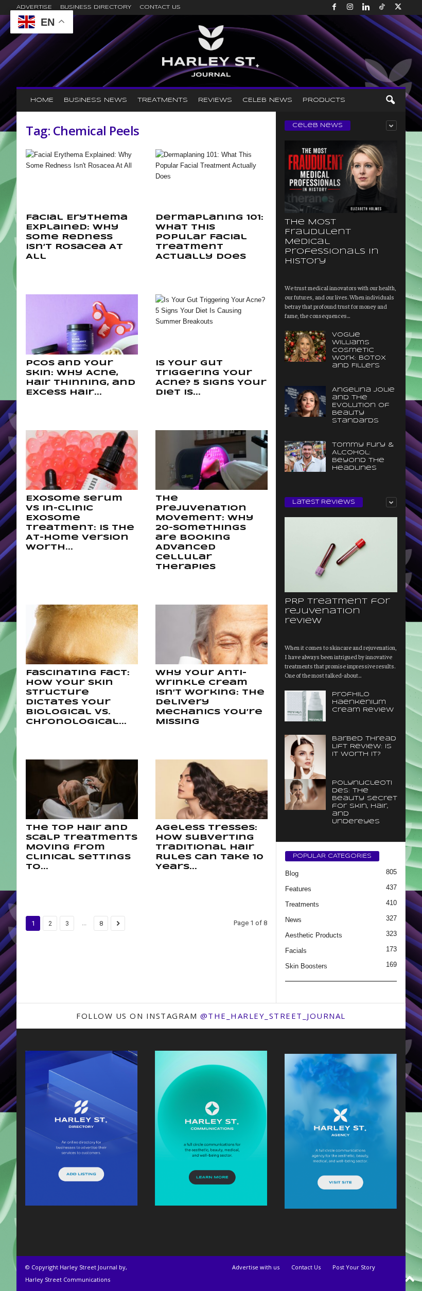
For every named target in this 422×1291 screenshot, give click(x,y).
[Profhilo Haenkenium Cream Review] (305, 706)
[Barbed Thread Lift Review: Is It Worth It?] (305, 766)
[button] (390, 100)
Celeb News (267, 100)
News (293, 920)
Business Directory (95, 7)
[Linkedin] (366, 7)
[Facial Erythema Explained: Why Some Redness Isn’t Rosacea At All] (82, 179)
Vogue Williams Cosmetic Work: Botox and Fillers (359, 350)
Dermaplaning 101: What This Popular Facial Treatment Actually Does (209, 237)
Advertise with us (255, 1267)
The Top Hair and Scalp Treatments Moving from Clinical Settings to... (81, 847)
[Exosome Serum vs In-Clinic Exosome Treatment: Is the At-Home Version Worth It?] (82, 460)
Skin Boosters (306, 966)
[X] (398, 7)
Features (298, 889)
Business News (95, 100)
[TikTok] (382, 7)
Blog (291, 873)
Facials (296, 950)
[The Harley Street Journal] (211, 51)
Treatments (162, 100)
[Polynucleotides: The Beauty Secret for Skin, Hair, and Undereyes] (305, 794)
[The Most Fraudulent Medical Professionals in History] (341, 176)
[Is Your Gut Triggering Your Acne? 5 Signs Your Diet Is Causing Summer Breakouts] (211, 324)
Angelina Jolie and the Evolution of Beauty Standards (363, 405)
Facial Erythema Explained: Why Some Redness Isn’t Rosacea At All (77, 237)
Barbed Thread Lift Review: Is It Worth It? (364, 746)
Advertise (34, 7)
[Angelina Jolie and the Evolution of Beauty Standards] (305, 401)
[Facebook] (334, 7)
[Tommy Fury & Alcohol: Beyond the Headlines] (305, 456)
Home (42, 100)
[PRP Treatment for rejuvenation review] (341, 554)
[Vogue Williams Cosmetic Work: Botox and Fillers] (305, 346)
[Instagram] (350, 7)
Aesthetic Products (313, 935)
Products (324, 100)
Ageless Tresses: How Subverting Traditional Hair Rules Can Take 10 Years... (209, 847)
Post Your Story (353, 1267)
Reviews (215, 100)
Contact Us (160, 7)
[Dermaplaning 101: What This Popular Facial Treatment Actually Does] (211, 179)
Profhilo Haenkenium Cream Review (363, 702)
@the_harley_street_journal (273, 1016)
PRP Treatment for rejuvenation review (337, 611)
